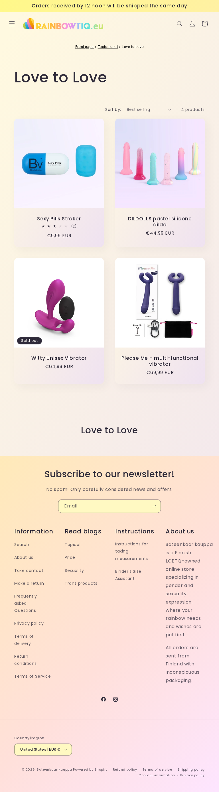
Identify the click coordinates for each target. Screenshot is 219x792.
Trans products (81, 583)
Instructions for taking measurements (131, 551)
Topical (72, 544)
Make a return (29, 583)
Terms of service (157, 769)
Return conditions (25, 659)
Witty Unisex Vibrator (59, 358)
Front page (84, 47)
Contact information (157, 775)
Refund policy (125, 769)
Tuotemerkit (108, 47)
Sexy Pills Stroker (59, 219)
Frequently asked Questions (25, 603)
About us (23, 557)
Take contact (28, 570)
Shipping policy (191, 769)
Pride (70, 557)
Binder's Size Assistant (128, 574)
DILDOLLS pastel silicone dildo (160, 222)
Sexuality (74, 570)
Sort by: (113, 109)
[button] (12, 23)
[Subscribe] (154, 506)
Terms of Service (32, 676)
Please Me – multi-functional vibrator (159, 361)
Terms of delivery (24, 639)
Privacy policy (29, 623)
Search (21, 544)
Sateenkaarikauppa (54, 769)
